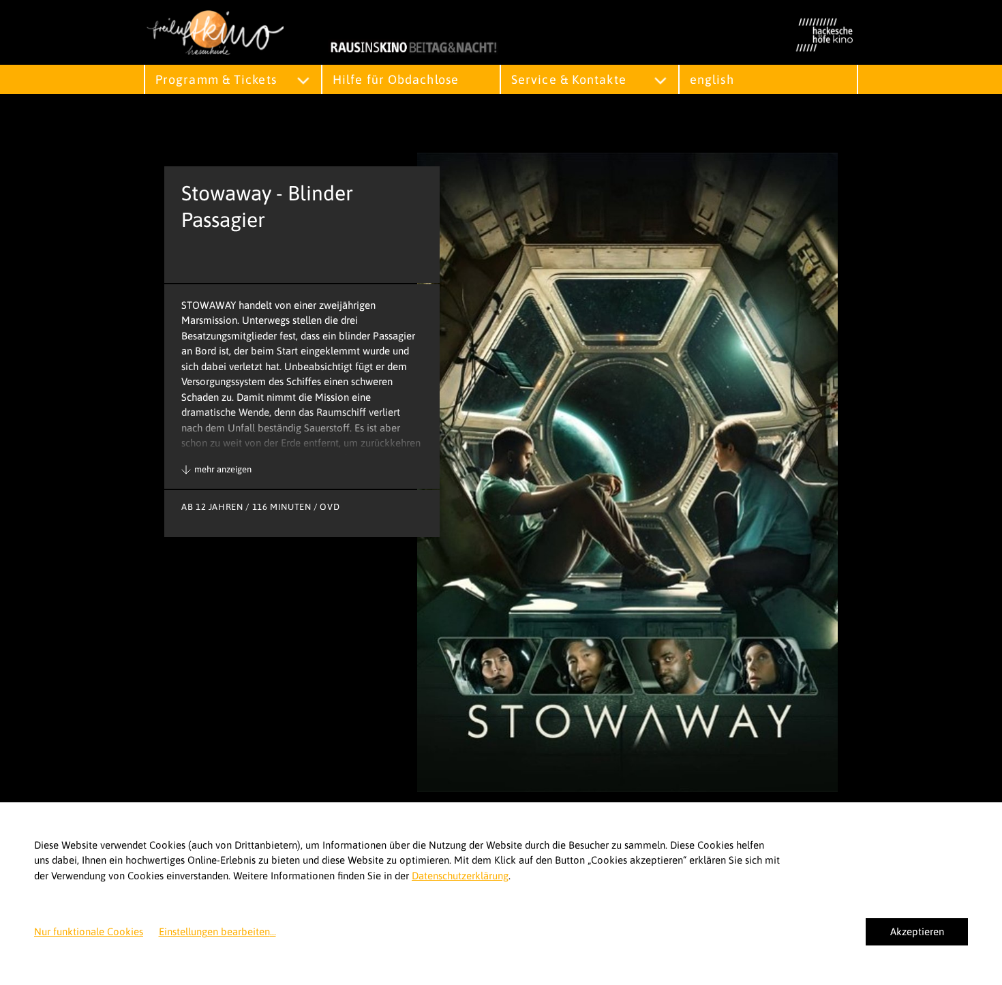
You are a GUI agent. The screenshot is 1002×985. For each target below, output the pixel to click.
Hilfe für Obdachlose (396, 79)
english (712, 79)
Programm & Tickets (216, 79)
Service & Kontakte (568, 79)
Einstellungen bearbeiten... (217, 931)
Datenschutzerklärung (460, 875)
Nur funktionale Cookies (88, 931)
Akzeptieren (917, 931)
